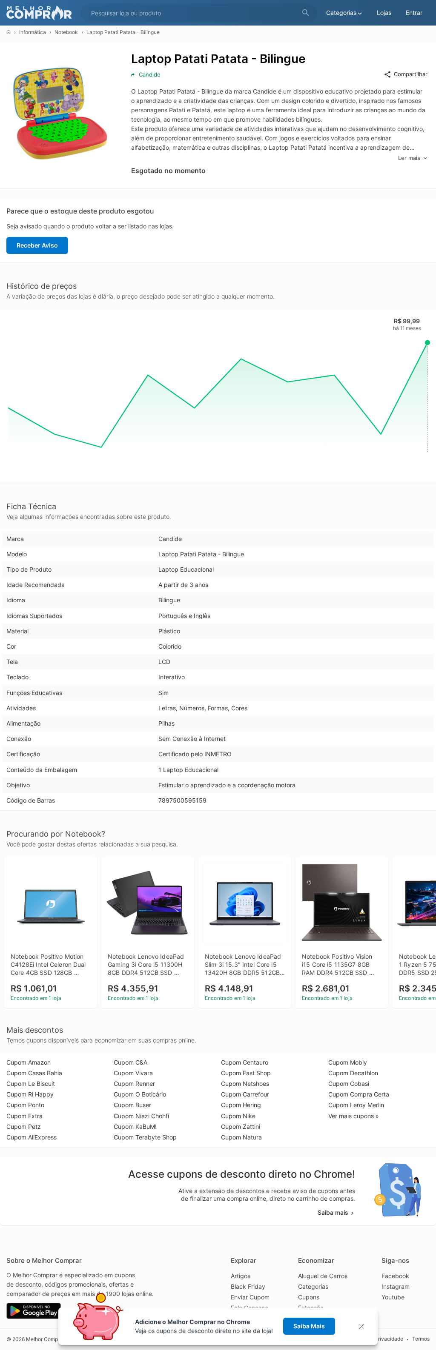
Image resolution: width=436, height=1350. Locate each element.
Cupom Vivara (133, 1073)
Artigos (240, 1275)
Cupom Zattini (240, 1126)
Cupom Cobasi (348, 1083)
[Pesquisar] (306, 13)
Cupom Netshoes (245, 1083)
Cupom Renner (134, 1083)
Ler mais (409, 157)
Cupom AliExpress (31, 1137)
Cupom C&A (130, 1062)
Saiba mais (333, 1212)
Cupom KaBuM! (135, 1126)
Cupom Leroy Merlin (356, 1104)
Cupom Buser (132, 1104)
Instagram (396, 1286)
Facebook (395, 1275)
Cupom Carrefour (245, 1094)
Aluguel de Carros (322, 1275)
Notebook (66, 32)
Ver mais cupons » (353, 1115)
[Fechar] (364, 1326)
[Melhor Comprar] (41, 13)
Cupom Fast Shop (246, 1073)
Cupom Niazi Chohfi (141, 1115)
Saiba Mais (309, 1326)
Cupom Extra (24, 1115)
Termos (421, 1339)
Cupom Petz (23, 1126)
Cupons (308, 1297)
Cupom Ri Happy (30, 1094)
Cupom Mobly (347, 1062)
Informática (32, 32)
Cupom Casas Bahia (34, 1073)
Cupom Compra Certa (358, 1094)
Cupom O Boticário (140, 1094)
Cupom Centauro (244, 1062)
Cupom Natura (241, 1137)
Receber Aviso (37, 245)
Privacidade (389, 1339)
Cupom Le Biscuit (30, 1083)
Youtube (393, 1297)
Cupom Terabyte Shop (145, 1137)
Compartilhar (410, 74)
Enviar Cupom (250, 1297)
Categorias (313, 1286)
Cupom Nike (238, 1115)
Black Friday (248, 1286)
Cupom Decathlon (353, 1073)
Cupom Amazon (28, 1062)
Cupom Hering (241, 1104)
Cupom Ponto (25, 1104)
